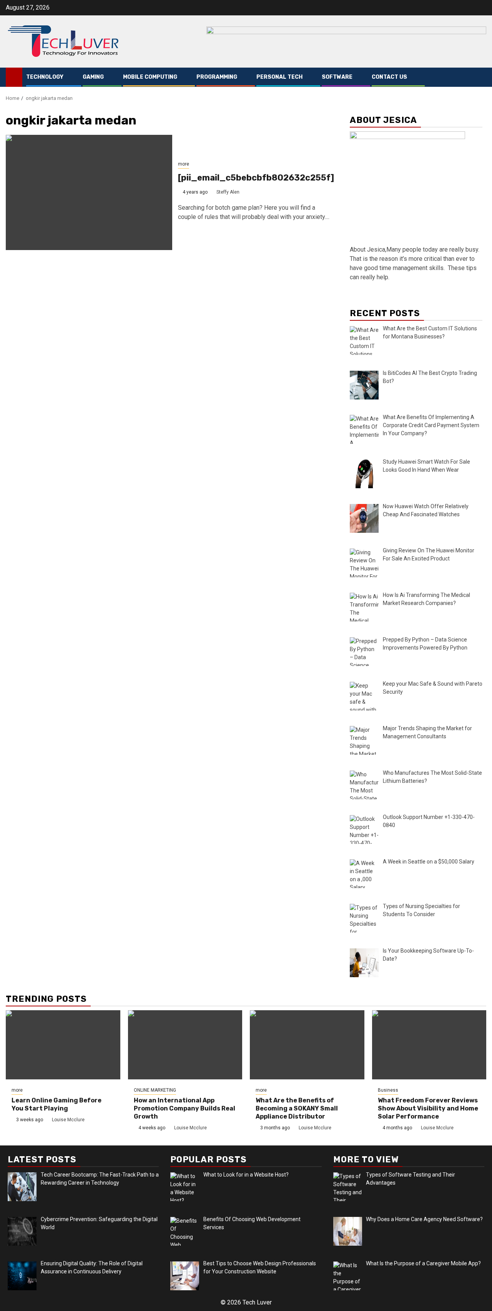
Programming (216, 77)
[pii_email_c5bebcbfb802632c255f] (256, 177)
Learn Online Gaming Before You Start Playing (56, 1104)
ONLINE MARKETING (155, 1090)
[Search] (480, 77)
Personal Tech (279, 77)
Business (388, 1090)
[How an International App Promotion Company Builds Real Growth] (185, 1044)
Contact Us (389, 77)
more (183, 164)
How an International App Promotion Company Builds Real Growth (184, 1108)
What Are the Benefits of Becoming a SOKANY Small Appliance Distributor (297, 1108)
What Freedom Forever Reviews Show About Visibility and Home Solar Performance (428, 1108)
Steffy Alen (227, 192)
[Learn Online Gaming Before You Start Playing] (63, 1044)
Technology (44, 77)
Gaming (93, 77)
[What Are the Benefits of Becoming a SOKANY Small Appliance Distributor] (307, 1044)
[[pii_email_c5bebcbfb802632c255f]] (89, 192)
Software (337, 77)
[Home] (14, 76)
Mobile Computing (150, 77)
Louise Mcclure (68, 1119)
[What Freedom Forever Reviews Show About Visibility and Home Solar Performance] (429, 1044)
